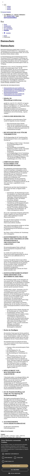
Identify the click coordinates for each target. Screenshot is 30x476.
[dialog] (15, 457)
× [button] (28, 439)
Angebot (8, 33)
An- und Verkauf (8, 28)
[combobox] (26, 440)
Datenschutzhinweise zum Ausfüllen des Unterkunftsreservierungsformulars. (14, 94)
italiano (9, 6)
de (5, 4)
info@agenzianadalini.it (10, 17)
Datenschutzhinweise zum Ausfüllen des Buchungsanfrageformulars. (14, 91)
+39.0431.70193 (10, 16)
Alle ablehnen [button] (15, 469)
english (9, 7)
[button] (15, 473)
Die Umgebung (8, 27)
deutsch (9, 9)
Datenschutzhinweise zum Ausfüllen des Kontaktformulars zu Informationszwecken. (15, 88)
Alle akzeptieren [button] (15, 466)
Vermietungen (7, 26)
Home (5, 24)
